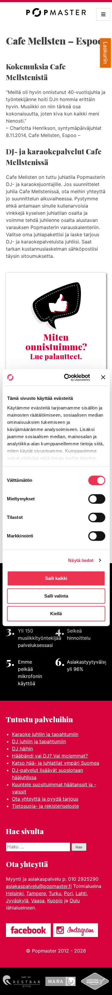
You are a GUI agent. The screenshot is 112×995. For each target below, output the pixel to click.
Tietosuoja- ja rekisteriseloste (45, 806)
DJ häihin (22, 749)
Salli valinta (56, 595)
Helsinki (15, 893)
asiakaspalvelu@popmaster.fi (39, 886)
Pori (68, 893)
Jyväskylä (17, 900)
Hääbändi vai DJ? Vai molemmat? (50, 756)
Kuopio (55, 900)
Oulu (75, 900)
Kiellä (56, 613)
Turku (55, 893)
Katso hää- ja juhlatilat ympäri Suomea (55, 763)
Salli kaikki (56, 578)
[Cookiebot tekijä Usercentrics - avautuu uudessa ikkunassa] (67, 377)
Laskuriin (105, 53)
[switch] (96, 499)
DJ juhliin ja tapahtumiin (39, 741)
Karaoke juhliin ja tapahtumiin (45, 734)
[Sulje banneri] (103, 377)
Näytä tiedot (80, 560)
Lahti (81, 893)
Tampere (36, 893)
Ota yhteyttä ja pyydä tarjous (45, 799)
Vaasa (38, 900)
